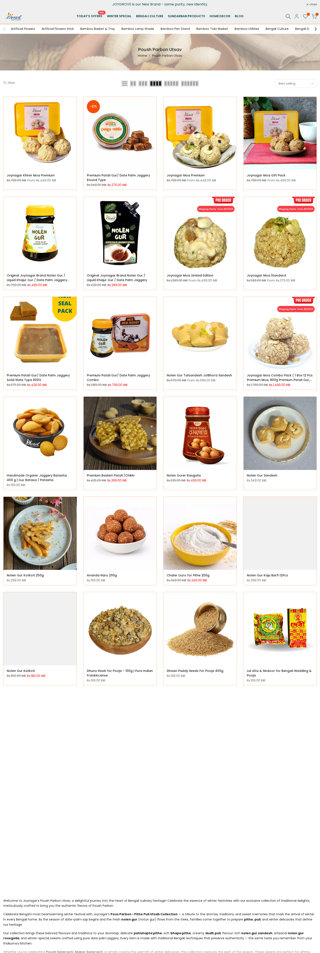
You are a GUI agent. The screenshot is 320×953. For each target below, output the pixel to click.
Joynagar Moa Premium (186, 175)
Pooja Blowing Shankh (264, 771)
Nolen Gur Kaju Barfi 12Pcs (267, 575)
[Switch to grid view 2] (133, 83)
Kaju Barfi (14, 871)
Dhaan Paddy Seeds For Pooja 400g (195, 671)
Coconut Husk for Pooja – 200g (191, 771)
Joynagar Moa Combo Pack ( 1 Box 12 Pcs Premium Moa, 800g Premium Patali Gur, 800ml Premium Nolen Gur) (280, 377)
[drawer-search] (288, 16)
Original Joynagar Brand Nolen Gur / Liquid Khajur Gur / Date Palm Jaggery (117, 277)
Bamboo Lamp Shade (137, 29)
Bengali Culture (277, 29)
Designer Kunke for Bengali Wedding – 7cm (37, 773)
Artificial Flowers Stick (58, 29)
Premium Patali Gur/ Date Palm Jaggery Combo (118, 377)
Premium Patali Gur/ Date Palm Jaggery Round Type (118, 177)
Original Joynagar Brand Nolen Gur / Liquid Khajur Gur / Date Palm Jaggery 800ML (37, 277)
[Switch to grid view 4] (156, 83)
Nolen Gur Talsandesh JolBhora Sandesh (199, 375)
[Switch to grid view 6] (190, 83)
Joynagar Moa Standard (266, 275)
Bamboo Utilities (247, 29)
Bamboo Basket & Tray (97, 29)
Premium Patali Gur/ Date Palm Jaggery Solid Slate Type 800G (38, 377)
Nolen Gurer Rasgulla (184, 475)
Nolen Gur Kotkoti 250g (25, 575)
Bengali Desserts (307, 29)
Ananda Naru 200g (102, 575)
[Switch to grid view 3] (143, 83)
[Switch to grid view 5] (171, 83)
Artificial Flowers (23, 29)
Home (142, 55)
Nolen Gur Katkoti (21, 671)
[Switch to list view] (124, 83)
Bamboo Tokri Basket (212, 29)
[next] (313, 29)
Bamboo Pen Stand (175, 29)
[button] (74, 102)
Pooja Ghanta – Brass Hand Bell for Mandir (115, 773)
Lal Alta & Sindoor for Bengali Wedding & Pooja (279, 673)
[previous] (6, 29)
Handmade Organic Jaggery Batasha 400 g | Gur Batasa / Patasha (37, 477)
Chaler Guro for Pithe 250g (188, 575)
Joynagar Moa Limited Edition (190, 275)
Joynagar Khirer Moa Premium (31, 175)
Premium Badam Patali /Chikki (110, 475)
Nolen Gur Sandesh (262, 475)
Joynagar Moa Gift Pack (266, 175)
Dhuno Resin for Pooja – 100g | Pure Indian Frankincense (120, 673)
